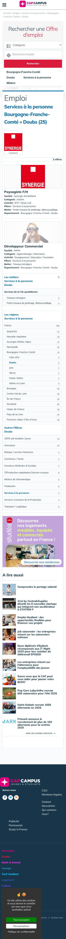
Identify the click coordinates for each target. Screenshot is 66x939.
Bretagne (33, 388)
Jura (34, 367)
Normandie (33, 346)
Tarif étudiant (10, 874)
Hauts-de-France (33, 409)
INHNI (17, 250)
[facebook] (4, 797)
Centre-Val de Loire (33, 393)
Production (31, 486)
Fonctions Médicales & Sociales (31, 465)
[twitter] (10, 797)
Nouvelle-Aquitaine (33, 336)
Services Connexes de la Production (31, 499)
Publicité (14, 821)
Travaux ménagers (33, 297)
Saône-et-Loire (34, 383)
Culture (6, 885)
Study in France (18, 829)
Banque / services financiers (31, 452)
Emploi (6, 856)
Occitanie (33, 403)
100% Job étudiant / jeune (31, 438)
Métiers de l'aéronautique (31, 479)
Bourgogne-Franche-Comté (33, 352)
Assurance (31, 445)
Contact (46, 801)
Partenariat (16, 825)
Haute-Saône (34, 378)
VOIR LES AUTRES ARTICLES (40, 733)
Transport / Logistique (31, 506)
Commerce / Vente (31, 458)
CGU (44, 790)
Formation (8, 850)
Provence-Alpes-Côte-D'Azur (33, 419)
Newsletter (48, 805)
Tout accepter (21, 919)
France (31, 325)
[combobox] (25, 72)
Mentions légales (52, 794)
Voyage (6, 868)
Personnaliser (21, 926)
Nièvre (34, 372)
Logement (8, 880)
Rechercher (33, 63)
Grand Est (33, 331)
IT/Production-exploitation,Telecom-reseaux (31, 472)
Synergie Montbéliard (25, 196)
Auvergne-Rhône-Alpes (33, 341)
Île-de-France (33, 398)
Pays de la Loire (33, 414)
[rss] (16, 797)
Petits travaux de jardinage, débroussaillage (33, 303)
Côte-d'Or (34, 357)
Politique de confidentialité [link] (21, 931)
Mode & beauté (11, 862)
